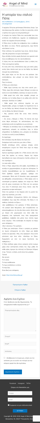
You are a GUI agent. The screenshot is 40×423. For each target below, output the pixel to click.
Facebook (13, 383)
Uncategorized (7, 24)
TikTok (28, 383)
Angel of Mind (18, 3)
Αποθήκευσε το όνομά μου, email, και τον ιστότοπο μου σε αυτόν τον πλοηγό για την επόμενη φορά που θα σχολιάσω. (19, 360)
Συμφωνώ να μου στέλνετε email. (20, 405)
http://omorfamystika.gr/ (14, 275)
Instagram (21, 383)
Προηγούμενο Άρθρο (20, 285)
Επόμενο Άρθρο (20, 290)
